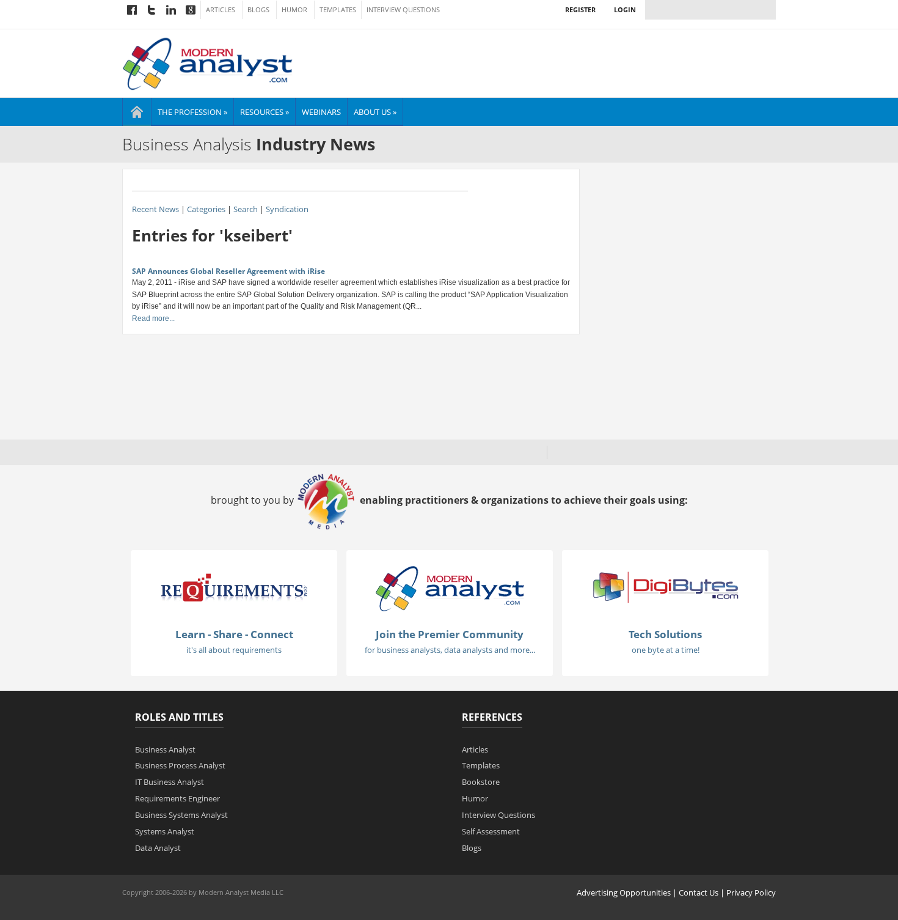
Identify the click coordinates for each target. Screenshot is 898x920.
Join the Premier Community (450, 634)
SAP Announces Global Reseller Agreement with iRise (228, 271)
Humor (294, 10)
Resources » (264, 111)
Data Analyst (158, 847)
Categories (206, 209)
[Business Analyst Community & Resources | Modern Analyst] (208, 62)
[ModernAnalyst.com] (449, 588)
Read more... (153, 318)
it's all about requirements (234, 649)
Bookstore (481, 781)
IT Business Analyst (169, 781)
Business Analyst (165, 749)
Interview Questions (403, 10)
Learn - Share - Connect (234, 634)
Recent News (155, 209)
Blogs (258, 10)
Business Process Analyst (180, 765)
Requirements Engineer (177, 798)
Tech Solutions (665, 634)
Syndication (287, 209)
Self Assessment (491, 831)
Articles (220, 10)
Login (625, 9)
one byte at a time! (665, 649)
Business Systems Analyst (181, 814)
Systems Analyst (164, 831)
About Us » (375, 111)
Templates (337, 10)
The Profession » (192, 111)
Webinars (321, 111)
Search (245, 209)
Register (580, 9)
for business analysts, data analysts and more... (450, 649)
